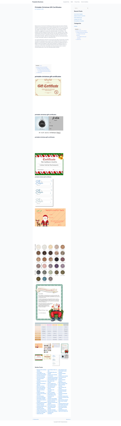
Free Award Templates (52, 409)
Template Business (37, 2)
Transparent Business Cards (63, 403)
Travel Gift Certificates (41, 377)
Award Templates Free (52, 383)
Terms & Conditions (84, 1)
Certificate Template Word (63, 396)
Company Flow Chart (78, 19)
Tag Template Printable (52, 406)
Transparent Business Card (41, 406)
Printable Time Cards (40, 392)
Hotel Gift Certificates (41, 375)
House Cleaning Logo (78, 17)
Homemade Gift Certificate (52, 377)
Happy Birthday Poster (62, 369)
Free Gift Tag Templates (41, 397)
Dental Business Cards (62, 389)
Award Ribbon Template (41, 398)
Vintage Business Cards (62, 409)
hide (40, 65)
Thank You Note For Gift (62, 383)
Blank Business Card (62, 382)
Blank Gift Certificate (40, 385)
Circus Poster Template (78, 14)
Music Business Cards (51, 393)
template (75, 26)
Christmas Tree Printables (52, 398)
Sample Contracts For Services (79, 15)
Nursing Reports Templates (79, 20)
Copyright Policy (66, 1)
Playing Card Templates (41, 387)
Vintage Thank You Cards (41, 409)
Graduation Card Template (52, 411)
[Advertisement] (43, 18)
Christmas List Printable (41, 412)
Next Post (68, 419)
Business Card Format (51, 404)
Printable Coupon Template (42, 402)
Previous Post (36, 419)
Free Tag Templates (40, 396)
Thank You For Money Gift (63, 411)
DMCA (72, 1)
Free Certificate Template (52, 384)
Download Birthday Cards (52, 379)
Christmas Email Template (63, 375)
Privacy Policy (77, 1)
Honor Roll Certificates (62, 406)
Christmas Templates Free (52, 399)
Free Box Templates (51, 392)
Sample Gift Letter (40, 413)
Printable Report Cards (52, 394)
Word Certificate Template (63, 399)
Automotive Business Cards (52, 378)
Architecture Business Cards (42, 411)
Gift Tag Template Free (41, 388)
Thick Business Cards (51, 385)
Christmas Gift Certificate (41, 374)
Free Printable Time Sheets (63, 404)
